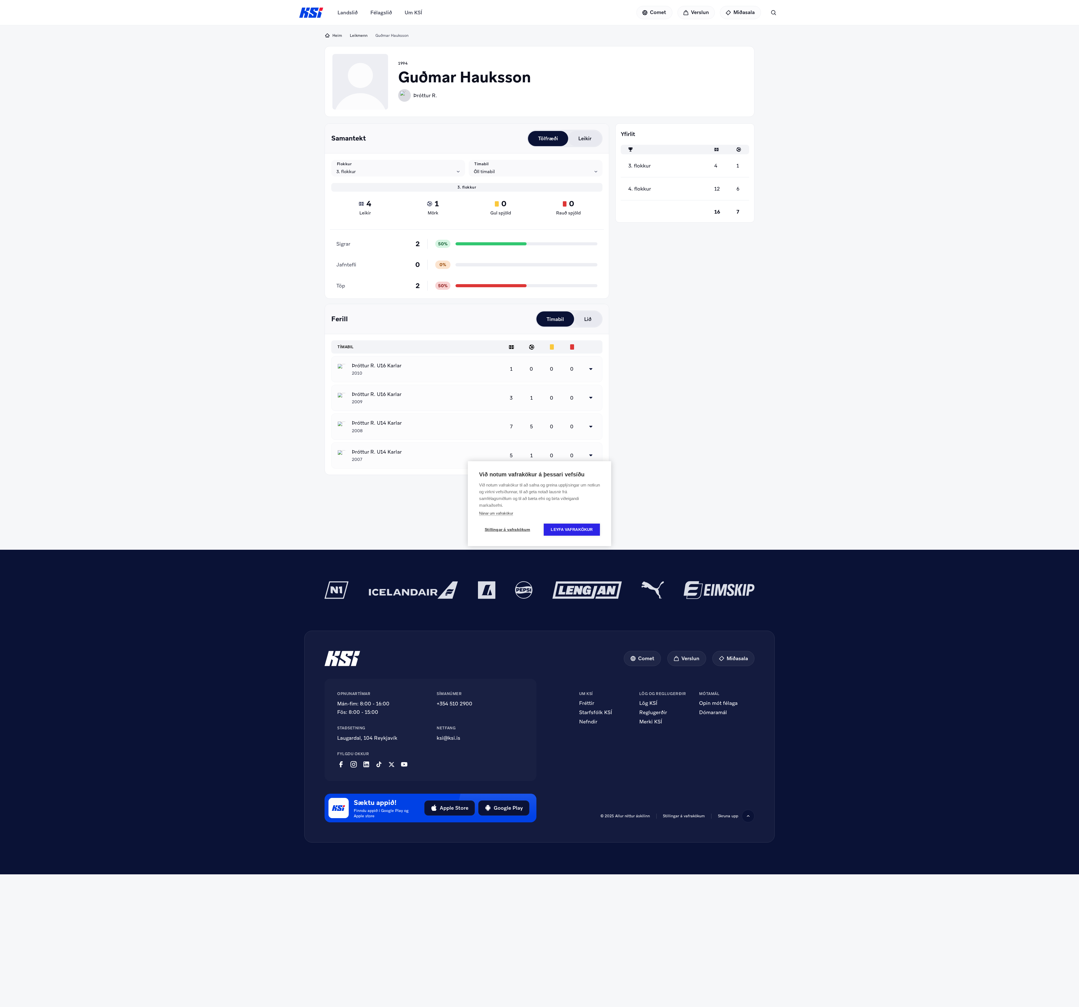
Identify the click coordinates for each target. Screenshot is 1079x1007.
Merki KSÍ (650, 722)
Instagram (353, 764)
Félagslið (381, 12)
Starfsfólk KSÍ (595, 712)
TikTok (379, 764)
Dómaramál (713, 712)
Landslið (347, 12)
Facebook (341, 764)
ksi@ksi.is (448, 738)
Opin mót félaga (718, 703)
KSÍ (311, 13)
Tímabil (481, 163)
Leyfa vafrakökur (572, 530)
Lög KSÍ (648, 703)
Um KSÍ (413, 12)
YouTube (404, 764)
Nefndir (588, 722)
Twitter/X (391, 764)
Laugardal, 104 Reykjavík (367, 738)
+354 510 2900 (454, 703)
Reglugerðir (653, 712)
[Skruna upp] (748, 816)
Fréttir (586, 703)
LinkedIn (366, 764)
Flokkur (344, 163)
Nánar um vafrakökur (496, 513)
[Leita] (773, 12)
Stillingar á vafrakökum (507, 530)
